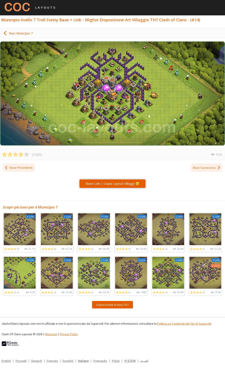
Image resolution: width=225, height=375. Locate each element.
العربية (144, 361)
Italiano (83, 361)
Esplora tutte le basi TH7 (112, 305)
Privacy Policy (69, 334)
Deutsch (36, 361)
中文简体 (130, 361)
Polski (116, 361)
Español (68, 361)
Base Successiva (204, 168)
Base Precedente (21, 168)
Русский (21, 361)
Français (52, 361)
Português (100, 361)
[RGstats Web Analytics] (10, 345)
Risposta (51, 334)
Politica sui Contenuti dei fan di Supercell (184, 324)
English (6, 361)
